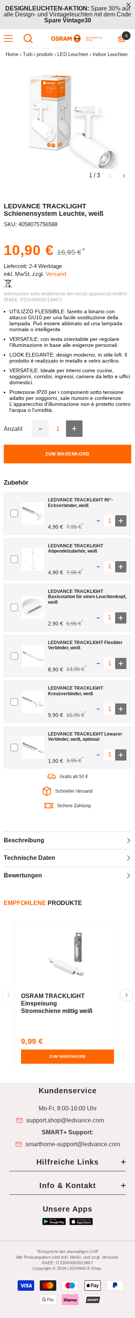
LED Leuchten (72, 54)
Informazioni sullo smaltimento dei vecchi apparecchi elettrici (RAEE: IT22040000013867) (65, 296)
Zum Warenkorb (67, 454)
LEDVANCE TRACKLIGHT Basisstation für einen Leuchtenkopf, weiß (87, 597)
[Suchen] (28, 38)
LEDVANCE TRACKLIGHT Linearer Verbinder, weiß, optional (85, 736)
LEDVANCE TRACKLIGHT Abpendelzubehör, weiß (75, 548)
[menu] (8, 38)
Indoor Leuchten (110, 54)
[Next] (123, 175)
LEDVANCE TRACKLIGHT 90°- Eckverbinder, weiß (80, 502)
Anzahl (13, 429)
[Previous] (110, 175)
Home (12, 54)
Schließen (128, 4)
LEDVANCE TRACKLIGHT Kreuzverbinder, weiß (75, 691)
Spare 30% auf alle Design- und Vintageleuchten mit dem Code (67, 14)
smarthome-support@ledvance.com (73, 1144)
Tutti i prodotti (38, 54)
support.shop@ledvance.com (65, 1120)
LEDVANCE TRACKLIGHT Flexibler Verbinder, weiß (85, 645)
